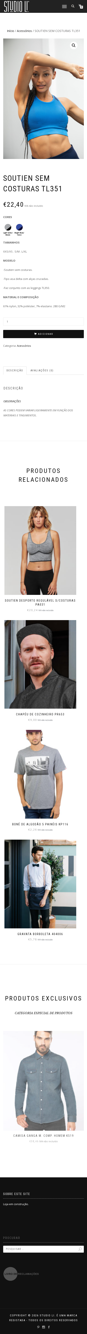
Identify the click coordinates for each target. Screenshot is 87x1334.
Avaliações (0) (42, 370)
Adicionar (45, 334)
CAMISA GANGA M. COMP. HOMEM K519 (43, 1135)
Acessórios (24, 31)
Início (10, 31)
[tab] (15, 370)
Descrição (15, 370)
